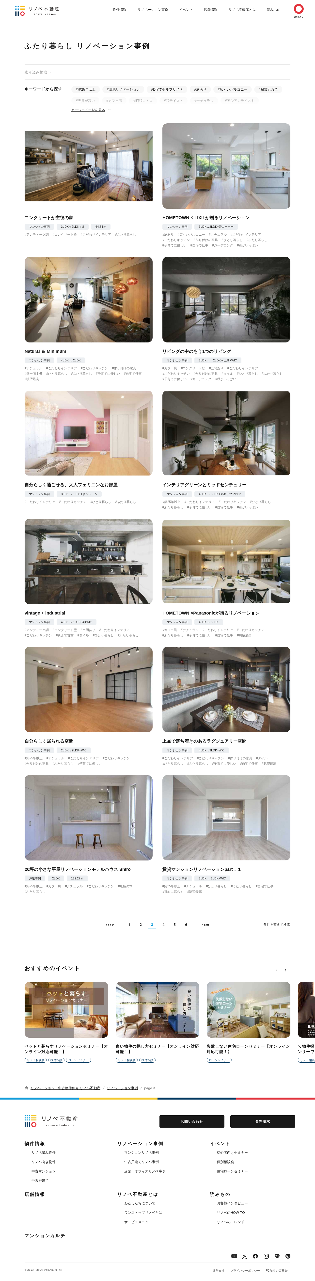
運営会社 (218, 1270)
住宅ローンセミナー (232, 1171)
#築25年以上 (85, 89)
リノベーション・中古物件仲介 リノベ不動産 (65, 1088)
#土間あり (216, 368)
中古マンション (44, 1171)
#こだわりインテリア (96, 234)
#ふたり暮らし (125, 234)
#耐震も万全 (268, 89)
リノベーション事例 (152, 10)
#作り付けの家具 (206, 240)
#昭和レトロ (143, 101)
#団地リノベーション (123, 89)
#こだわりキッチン (176, 240)
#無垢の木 (125, 886)
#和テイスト (173, 101)
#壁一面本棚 (33, 373)
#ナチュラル (204, 101)
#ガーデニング (222, 245)
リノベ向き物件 (44, 1162)
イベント (186, 10)
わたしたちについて (139, 1203)
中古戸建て (40, 1180)
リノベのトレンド (230, 1222)
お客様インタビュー (232, 1203)
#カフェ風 (114, 101)
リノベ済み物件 (44, 1152)
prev (110, 925)
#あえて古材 (65, 635)
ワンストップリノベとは (143, 1212)
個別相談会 (225, 1162)
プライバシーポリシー (245, 1270)
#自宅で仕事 (199, 245)
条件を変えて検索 (276, 924)
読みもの (274, 10)
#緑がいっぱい (247, 245)
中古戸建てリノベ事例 (141, 1162)
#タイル (227, 373)
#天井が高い (85, 101)
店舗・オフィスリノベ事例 (145, 1171)
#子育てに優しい (174, 245)
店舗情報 (211, 10)
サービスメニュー (138, 1222)
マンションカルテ (45, 1235)
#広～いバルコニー (232, 89)
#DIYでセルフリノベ (167, 89)
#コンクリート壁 (65, 234)
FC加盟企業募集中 (278, 1270)
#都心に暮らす (172, 891)
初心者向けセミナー (232, 1152)
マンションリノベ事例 (141, 1152)
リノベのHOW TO (231, 1212)
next (205, 925)
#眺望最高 (32, 379)
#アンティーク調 (37, 234)
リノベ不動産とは (242, 10)
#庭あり (200, 89)
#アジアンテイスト (239, 101)
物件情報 (119, 10)
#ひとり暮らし (232, 240)
